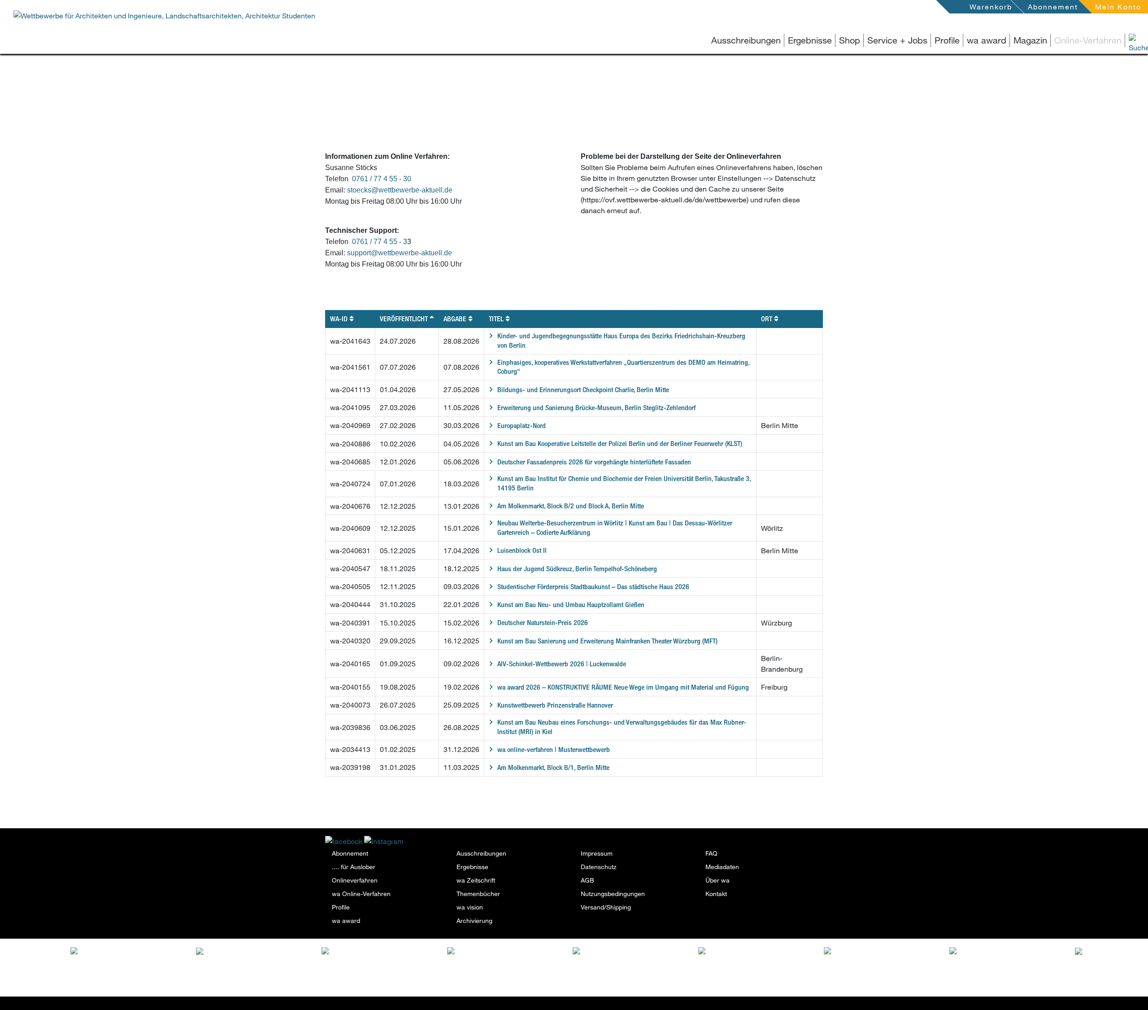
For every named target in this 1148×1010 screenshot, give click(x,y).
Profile (947, 40)
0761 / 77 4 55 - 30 (381, 179)
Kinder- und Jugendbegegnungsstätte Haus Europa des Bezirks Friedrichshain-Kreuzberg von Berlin (621, 341)
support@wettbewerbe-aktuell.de (399, 253)
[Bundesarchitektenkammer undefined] (766, 956)
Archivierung (474, 920)
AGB (587, 880)
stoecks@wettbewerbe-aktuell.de (399, 190)
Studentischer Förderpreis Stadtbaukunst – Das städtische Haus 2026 (593, 586)
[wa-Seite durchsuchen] (1125, 40)
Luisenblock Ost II (522, 550)
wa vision (470, 907)
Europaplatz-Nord (521, 425)
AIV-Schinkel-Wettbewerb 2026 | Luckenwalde (561, 664)
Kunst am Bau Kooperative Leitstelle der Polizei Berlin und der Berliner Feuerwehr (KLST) (619, 443)
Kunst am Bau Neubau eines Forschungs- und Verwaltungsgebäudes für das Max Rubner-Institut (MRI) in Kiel (621, 727)
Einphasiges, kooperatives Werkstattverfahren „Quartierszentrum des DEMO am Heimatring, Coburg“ (623, 367)
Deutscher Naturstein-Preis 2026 (542, 622)
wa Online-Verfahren (361, 893)
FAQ (711, 853)
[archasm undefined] (515, 953)
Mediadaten (722, 866)
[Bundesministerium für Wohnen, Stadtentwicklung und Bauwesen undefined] (640, 967)
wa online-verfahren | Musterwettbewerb (553, 749)
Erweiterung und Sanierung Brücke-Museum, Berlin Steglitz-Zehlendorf (596, 407)
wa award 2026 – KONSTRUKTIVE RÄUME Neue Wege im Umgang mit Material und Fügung (623, 687)
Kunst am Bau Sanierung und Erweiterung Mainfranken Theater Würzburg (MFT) (607, 641)
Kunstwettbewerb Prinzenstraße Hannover (555, 705)
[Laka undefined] (134, 950)
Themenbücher (478, 893)
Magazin (1030, 40)
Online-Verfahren (1088, 40)
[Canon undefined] (1016, 950)
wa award (986, 40)
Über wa (717, 880)
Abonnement (1053, 6)
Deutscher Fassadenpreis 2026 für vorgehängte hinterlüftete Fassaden (594, 462)
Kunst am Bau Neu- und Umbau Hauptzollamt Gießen (570, 604)
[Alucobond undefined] (891, 953)
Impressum (597, 853)
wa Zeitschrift (476, 880)
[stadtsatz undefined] (264, 953)
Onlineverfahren (355, 880)
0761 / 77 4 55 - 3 (379, 241)
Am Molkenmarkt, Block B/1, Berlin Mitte (553, 767)
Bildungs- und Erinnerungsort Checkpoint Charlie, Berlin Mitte (583, 389)
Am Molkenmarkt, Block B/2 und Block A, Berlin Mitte (570, 506)
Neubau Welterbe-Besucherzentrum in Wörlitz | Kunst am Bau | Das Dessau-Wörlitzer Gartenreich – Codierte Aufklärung (614, 528)
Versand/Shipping (606, 907)
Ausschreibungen (746, 40)
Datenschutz (599, 866)
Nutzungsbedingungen (613, 893)
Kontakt (716, 893)
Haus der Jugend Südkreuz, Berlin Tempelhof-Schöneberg (577, 568)
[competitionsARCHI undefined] (389, 956)
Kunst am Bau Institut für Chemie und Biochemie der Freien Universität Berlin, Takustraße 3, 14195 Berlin (624, 483)
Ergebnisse (810, 40)
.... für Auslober (353, 866)
